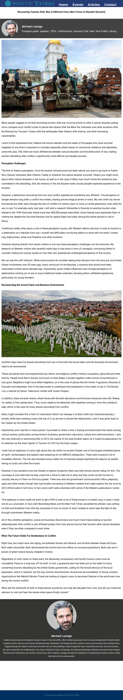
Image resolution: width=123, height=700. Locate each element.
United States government (54, 567)
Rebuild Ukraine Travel (32, 576)
